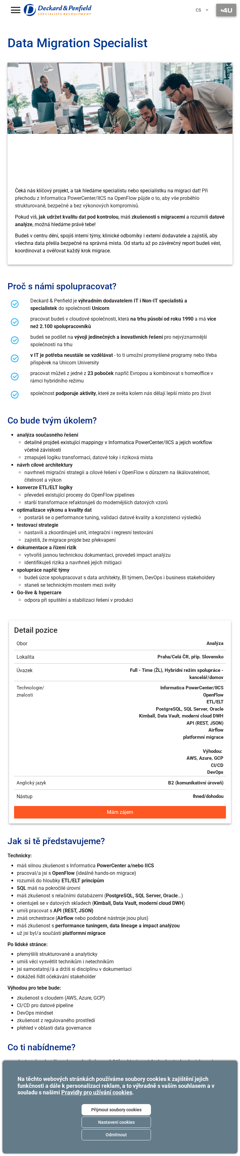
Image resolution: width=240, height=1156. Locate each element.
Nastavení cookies (116, 1122)
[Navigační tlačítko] (226, 10)
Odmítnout (116, 1134)
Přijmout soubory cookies (116, 1109)
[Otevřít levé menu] (16, 10)
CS (198, 10)
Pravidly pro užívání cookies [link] (96, 1092)
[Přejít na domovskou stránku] (58, 10)
